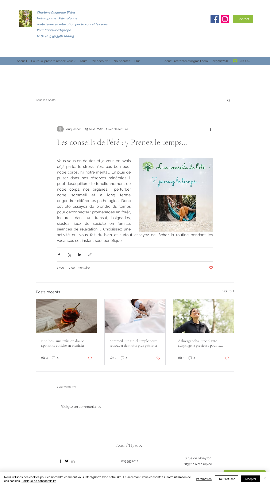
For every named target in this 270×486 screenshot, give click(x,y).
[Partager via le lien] (90, 255)
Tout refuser (227, 479)
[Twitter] (67, 461)
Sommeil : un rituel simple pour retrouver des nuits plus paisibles (133, 343)
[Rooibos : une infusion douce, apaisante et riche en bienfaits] (66, 316)
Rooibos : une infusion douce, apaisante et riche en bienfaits (63, 343)
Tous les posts (45, 100)
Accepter (250, 479)
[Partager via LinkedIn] (80, 255)
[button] (229, 100)
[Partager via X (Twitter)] (69, 255)
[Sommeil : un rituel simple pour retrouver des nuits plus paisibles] (135, 316)
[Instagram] (225, 19)
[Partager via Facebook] (59, 255)
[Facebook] (215, 19)
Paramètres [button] (204, 479)
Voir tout (228, 291)
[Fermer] (264, 479)
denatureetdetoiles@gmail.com (186, 61)
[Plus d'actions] (210, 129)
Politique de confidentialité (39, 481)
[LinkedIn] (73, 461)
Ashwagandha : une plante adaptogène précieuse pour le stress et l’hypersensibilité (199, 343)
